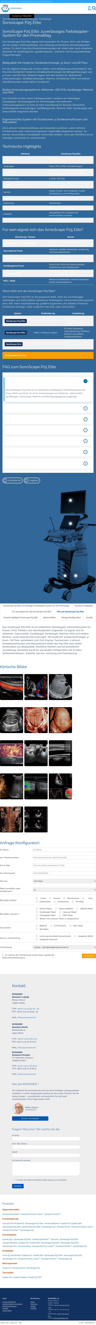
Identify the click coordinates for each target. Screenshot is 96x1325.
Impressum (13, 1323)
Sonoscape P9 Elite (22, 1239)
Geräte (33, 1306)
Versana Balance (51, 1223)
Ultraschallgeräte (9, 1302)
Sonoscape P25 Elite (12, 1227)
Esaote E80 (76, 1223)
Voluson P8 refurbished (13, 1223)
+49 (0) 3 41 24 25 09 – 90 (28, 1008)
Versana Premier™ (52, 1214)
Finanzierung (6, 947)
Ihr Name (15, 1135)
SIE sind (3, 881)
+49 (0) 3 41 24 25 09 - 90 (10, 1)
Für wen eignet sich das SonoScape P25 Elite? (32, 612)
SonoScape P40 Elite (15, 332)
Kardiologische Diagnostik (12, 1304)
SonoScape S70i (13, 344)
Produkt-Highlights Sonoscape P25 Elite (20, 617)
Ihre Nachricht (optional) (21, 1160)
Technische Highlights (83, 606)
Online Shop (7, 1310)
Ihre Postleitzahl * (8, 873)
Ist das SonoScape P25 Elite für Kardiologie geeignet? (33, 441)
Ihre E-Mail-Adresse (19, 1144)
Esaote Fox (8, 1277)
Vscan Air (54, 1239)
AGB (20, 1323)
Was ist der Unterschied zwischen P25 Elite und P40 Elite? (35, 452)
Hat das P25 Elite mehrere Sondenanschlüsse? (30, 430)
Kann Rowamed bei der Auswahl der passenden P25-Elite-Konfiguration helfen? (42, 463)
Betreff (14, 1152)
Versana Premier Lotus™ (32, 1214)
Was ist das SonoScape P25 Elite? (23, 381)
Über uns (34, 1304)
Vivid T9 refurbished (12, 1255)
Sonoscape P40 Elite (31, 1227)
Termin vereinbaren (30, 1118)
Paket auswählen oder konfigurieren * (10, 889)
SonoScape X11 (27, 1230)
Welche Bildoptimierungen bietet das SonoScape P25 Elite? (36, 419)
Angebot (33, 480)
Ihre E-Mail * (5, 865)
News (33, 1302)
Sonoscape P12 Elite (34, 1223)
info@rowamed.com (28, 1)
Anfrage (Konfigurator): (71, 617)
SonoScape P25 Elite (15, 321)
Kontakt (89, 617)
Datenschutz (4, 1323)
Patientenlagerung (9, 1306)
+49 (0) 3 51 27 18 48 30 (27, 1066)
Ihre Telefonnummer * (10, 857)
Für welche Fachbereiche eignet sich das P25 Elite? (32, 408)
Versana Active (63, 1227)
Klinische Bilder (49, 617)
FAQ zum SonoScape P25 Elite (70, 612)
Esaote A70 (65, 1223)
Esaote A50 (8, 1239)
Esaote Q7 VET (35, 1277)
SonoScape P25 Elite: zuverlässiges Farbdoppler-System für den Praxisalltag (36, 606)
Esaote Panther (20, 1277)
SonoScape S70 (48, 1227)
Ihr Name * (5, 850)
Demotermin (14, 480)
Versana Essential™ (11, 1214)
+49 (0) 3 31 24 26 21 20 (27, 1039)
